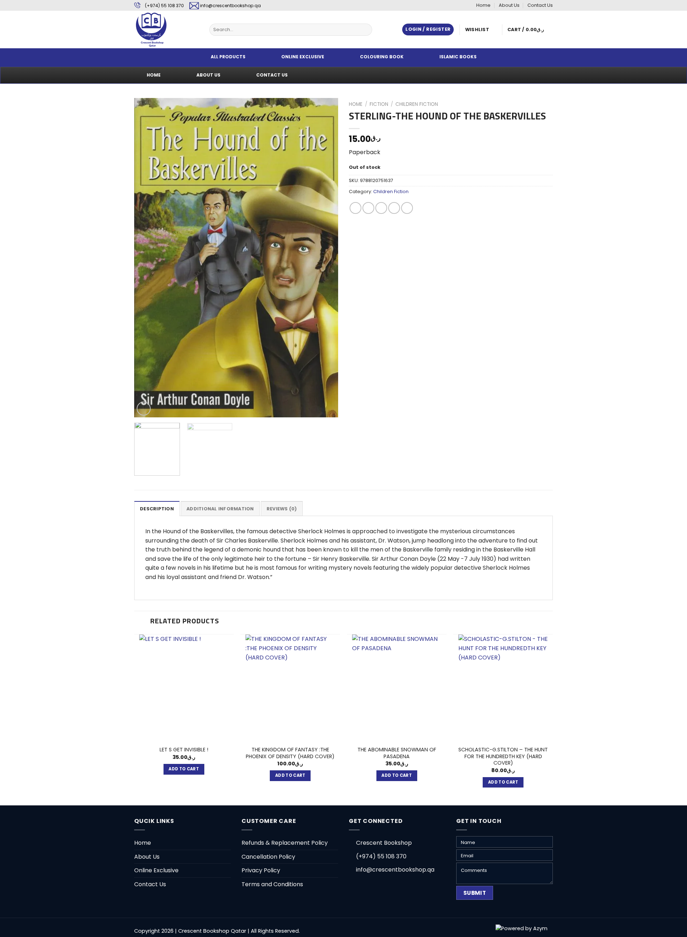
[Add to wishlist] (145, 109)
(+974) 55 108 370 (164, 6)
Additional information (220, 509)
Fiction (379, 104)
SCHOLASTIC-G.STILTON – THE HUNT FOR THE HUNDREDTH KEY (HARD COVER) (503, 756)
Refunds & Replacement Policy (285, 843)
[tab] (157, 508)
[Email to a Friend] (381, 208)
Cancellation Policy (268, 857)
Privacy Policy (261, 870)
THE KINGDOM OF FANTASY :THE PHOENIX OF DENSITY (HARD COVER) (290, 753)
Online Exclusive (156, 870)
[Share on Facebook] (355, 208)
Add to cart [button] (184, 769)
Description (157, 509)
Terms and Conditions (272, 884)
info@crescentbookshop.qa (230, 6)
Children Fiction (416, 104)
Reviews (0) (282, 509)
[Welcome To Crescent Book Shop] (166, 29)
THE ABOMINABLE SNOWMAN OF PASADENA (396, 753)
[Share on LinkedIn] (407, 208)
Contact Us (540, 5)
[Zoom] (144, 409)
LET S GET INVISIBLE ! (184, 749)
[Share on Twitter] (368, 208)
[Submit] (365, 30)
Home (483, 5)
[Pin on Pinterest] (394, 208)
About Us (509, 5)
